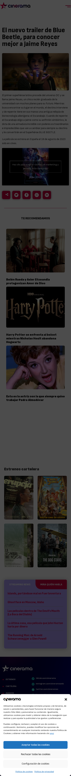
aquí (52, 733)
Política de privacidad (44, 772)
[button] (66, 699)
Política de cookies (24, 772)
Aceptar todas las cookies (36, 745)
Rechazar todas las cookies (35, 754)
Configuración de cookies (35, 763)
